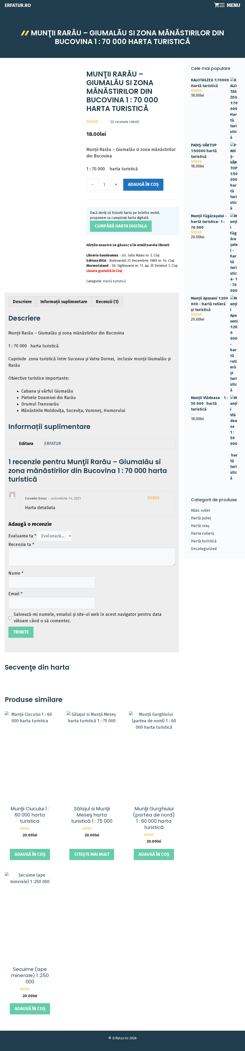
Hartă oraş (200, 525)
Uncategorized (204, 548)
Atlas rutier (201, 510)
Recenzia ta (21, 544)
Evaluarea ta (22, 536)
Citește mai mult (91, 854)
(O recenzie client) (125, 122)
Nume (15, 573)
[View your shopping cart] (216, 5)
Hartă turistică (114, 281)
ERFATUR (52, 443)
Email (15, 593)
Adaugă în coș (143, 184)
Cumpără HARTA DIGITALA (121, 226)
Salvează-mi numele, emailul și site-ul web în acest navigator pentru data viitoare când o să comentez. (87, 617)
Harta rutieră (202, 533)
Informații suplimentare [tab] (63, 301)
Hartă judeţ (201, 518)
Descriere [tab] (22, 301)
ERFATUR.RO (18, 5)
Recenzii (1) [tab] (107, 301)
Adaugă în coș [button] (30, 854)
